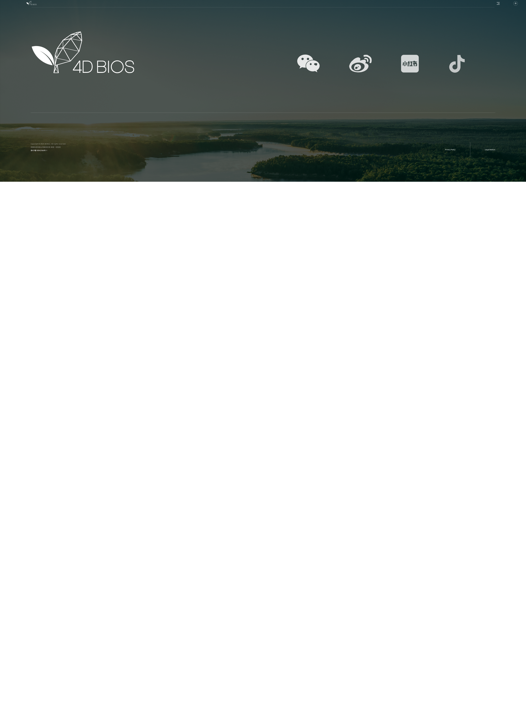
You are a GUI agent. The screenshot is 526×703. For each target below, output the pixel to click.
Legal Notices (490, 149)
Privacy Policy (450, 149)
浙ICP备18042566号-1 (39, 150)
